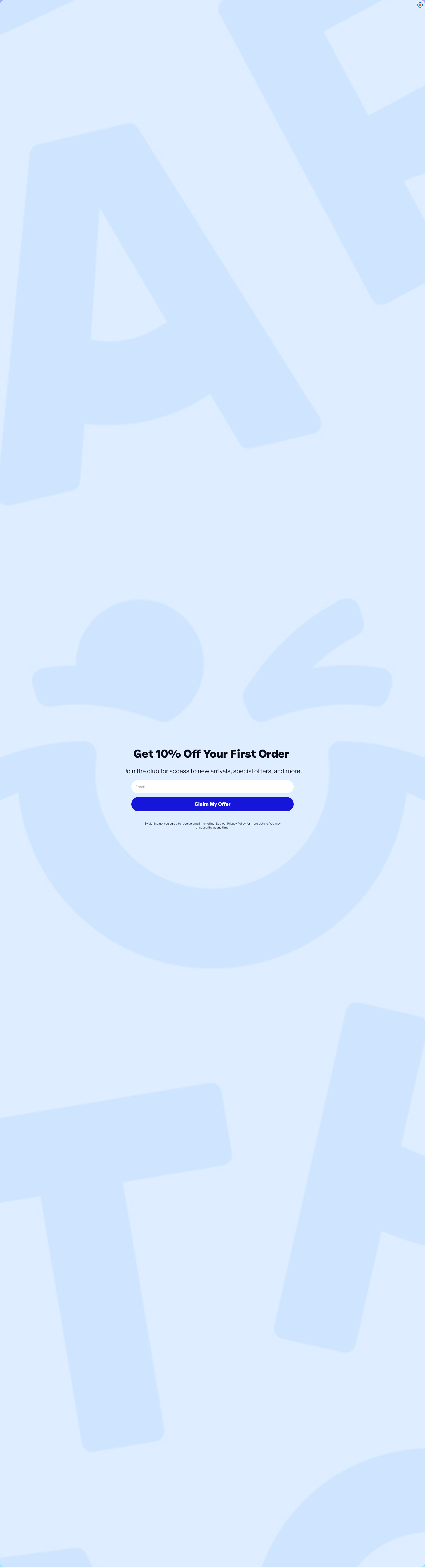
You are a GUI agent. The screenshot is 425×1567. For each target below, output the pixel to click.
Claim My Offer (212, 804)
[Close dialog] (420, 4)
